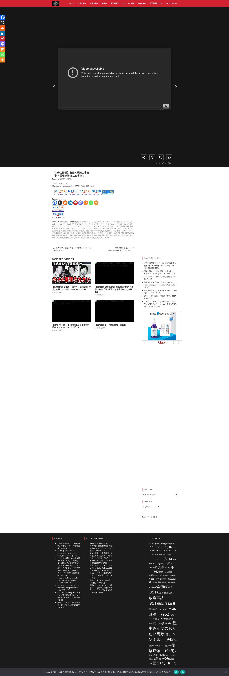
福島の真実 (142, 3)
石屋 (131, 233)
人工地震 (81, 228)
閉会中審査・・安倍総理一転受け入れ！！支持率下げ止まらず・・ (160, 272)
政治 (118, 231)
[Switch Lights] (152, 157)
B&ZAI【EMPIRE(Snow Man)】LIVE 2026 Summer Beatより (68, 553)
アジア (93, 222)
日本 (129, 231)
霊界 (96, 238)
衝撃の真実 (94, 3)
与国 (131, 226)
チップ (119, 224)
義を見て (66, 235)
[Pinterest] (75, 202)
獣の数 (115, 233)
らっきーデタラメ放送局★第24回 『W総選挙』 (101, 574)
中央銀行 (66, 228)
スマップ (104, 224)
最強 (65, 233)
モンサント (87, 226)
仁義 (89, 228)
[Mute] (166, 109)
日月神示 (124, 231)
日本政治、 (162, 611)
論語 (111, 235)
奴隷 (61, 231)
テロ (123, 224)
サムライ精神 (71, 224)
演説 (101, 233)
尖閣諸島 (81, 231)
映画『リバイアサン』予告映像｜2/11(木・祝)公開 (69, 603)
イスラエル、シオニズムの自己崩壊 (158, 277)
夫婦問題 (55, 231)
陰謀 (72, 238)
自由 (71, 235)
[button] (114, 79)
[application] (114, 79)
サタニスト (62, 224)
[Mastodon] (80, 202)
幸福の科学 (90, 231)
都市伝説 (67, 238)
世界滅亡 (55, 228)
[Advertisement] (116, 27)
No (182, 672)
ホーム (71, 3)
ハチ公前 (129, 224)
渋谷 (97, 233)
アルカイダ (100, 222)
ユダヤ (94, 226)
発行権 (127, 233)
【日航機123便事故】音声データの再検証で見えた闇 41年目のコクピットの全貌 (71, 288)
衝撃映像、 (162, 647)
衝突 (92, 235)
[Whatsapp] (91, 202)
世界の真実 (82, 3)
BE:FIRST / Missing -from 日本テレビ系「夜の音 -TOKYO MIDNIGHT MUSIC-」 (69, 595)
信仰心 (96, 228)
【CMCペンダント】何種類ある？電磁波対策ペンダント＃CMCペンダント (70, 326)
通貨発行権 (128, 235)
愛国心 (109, 231)
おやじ (78, 222)
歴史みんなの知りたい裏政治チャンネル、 (163, 631)
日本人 (164, 609)
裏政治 (104, 3)
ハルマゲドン (57, 226)
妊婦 (65, 231)
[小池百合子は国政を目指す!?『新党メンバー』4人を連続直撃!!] (53, 87)
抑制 (114, 231)
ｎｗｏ (107, 238)
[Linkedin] (70, 202)
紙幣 (57, 235)
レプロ (100, 226)
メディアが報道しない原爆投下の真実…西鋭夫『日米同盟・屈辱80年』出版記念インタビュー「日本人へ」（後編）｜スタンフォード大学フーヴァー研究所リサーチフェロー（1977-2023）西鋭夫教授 (69, 567)
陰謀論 (83, 238)
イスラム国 (116, 222)
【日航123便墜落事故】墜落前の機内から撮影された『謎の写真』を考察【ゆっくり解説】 (114, 289)
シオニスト (81, 224)
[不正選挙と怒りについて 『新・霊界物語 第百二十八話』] (175, 87)
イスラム (108, 222)
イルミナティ (125, 222)
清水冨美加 (91, 233)
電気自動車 (90, 238)
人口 (76, 228)
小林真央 (74, 231)
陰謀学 (77, 238)
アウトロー (86, 222)
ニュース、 (162, 556)
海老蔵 (84, 233)
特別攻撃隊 (108, 233)
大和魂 (130, 228)
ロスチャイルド (108, 226)
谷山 (115, 235)
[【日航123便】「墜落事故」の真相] (114, 311)
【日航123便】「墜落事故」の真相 (110, 325)
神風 (53, 235)
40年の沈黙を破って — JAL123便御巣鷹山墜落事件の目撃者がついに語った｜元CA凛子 (160, 265)
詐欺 (100, 235)
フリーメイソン (76, 226)
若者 (75, 235)
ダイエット (112, 224)
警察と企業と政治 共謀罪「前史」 (158, 296)
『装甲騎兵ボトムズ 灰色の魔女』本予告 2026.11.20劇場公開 (69, 545)
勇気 (115, 228)
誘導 (103, 235)
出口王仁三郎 (104, 228)
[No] (225, 672)
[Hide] (1, 65)
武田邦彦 (162, 623)
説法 (107, 235)
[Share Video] (144, 157)
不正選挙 (122, 226)
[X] (60, 202)
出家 (111, 228)
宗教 (69, 231)
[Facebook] (54, 202)
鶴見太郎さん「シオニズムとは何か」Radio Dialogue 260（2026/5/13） (158, 283)
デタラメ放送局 (128, 3)
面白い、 (164, 662)
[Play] (60, 109)
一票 (116, 226)
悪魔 (104, 231)
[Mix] (85, 202)
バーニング (67, 226)
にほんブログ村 (60, 194)
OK (176, 672)
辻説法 (120, 235)
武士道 (69, 233)
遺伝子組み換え (57, 238)
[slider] (110, 109)
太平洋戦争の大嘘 (156, 3)
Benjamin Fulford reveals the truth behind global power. (68, 580)
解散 (96, 235)
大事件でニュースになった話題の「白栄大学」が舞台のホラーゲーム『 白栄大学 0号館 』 (160, 304)
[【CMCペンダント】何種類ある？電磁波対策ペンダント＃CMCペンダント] (71, 311)
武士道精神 (77, 233)
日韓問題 (59, 233)
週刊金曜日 (115, 3)
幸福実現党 (98, 231)
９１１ (101, 238)
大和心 (124, 228)
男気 (122, 233)
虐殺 (79, 235)
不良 (127, 226)
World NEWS (171, 3)
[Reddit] (65, 202)
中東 (72, 228)
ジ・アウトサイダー (93, 224)
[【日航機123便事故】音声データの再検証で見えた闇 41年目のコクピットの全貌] (71, 273)
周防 (119, 228)
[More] (96, 202)
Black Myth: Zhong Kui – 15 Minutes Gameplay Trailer (68, 586)
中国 (61, 228)
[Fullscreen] (169, 109)
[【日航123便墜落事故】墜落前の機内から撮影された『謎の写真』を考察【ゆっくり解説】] (114, 273)
